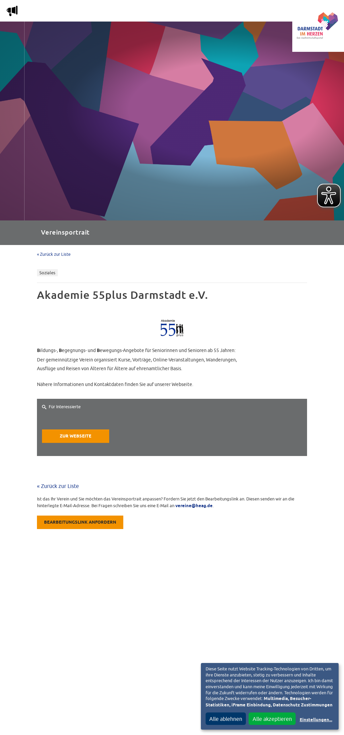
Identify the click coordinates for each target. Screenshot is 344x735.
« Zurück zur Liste (54, 254)
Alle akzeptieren (272, 719)
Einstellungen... (316, 720)
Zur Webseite (75, 436)
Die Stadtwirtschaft (124, 12)
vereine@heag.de (194, 506)
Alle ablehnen (225, 719)
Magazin (75, 12)
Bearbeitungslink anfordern (80, 522)
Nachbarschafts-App (190, 12)
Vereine (270, 12)
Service (238, 12)
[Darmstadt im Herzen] (318, 26)
